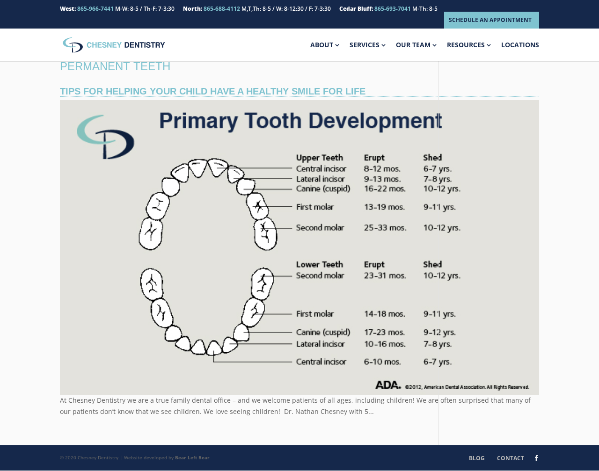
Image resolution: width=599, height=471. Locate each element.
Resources (466, 45)
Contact (510, 458)
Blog (477, 458)
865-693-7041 (392, 9)
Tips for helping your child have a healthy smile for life (212, 91)
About (321, 45)
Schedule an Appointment (490, 20)
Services (365, 45)
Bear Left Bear (192, 457)
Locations (520, 45)
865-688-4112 (222, 9)
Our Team (413, 45)
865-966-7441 (95, 9)
